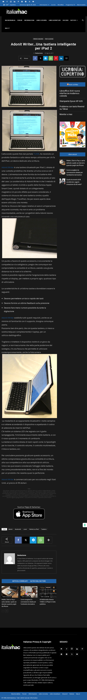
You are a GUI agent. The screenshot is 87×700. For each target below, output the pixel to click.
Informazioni (43, 5)
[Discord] (3, 1)
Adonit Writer (8, 167)
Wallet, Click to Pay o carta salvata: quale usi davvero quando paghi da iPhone (75, 163)
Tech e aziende (49, 39)
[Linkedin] (14, 1)
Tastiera (43, 529)
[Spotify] (22, 1)
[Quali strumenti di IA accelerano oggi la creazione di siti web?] (62, 181)
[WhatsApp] (50, 58)
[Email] (66, 58)
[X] (29, 1)
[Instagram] (10, 1)
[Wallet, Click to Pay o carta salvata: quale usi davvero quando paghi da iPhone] (10, 592)
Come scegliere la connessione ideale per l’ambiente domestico (28, 602)
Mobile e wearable (38, 39)
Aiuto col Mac (73, 84)
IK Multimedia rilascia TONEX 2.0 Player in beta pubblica (48, 602)
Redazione (39, 53)
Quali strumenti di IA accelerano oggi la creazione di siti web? (74, 182)
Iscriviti (53, 5)
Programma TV (70, 5)
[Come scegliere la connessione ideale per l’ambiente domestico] (29, 592)
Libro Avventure (55, 20)
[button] (82, 20)
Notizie (73, 20)
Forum (19, 20)
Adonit (10, 529)
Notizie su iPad (34, 529)
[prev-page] (3, 610)
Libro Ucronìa (41, 20)
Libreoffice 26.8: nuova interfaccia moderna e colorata (70, 93)
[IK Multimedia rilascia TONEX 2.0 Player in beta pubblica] (48, 592)
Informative (33, 698)
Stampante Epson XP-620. (71, 101)
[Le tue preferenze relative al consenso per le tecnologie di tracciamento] (85, 525)
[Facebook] (7, 1)
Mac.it (7, 28)
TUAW (36, 154)
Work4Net (61, 5)
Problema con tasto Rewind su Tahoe (72, 107)
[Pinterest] (18, 1)
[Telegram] (25, 1)
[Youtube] (33, 1)
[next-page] (6, 610)
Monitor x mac (66, 114)
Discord (65, 20)
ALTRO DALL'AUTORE (38, 581)
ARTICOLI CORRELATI (20, 581)
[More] (48, 540)
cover (25, 529)
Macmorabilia (81, 5)
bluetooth (18, 529)
